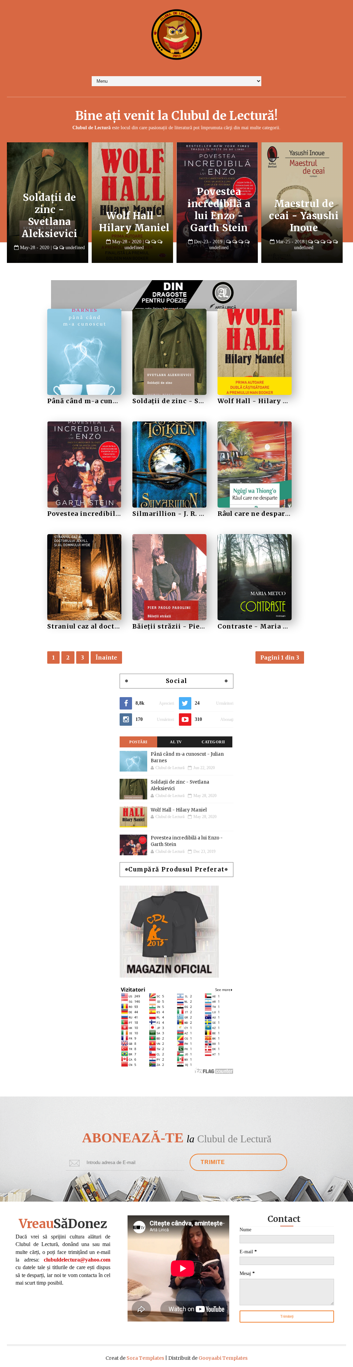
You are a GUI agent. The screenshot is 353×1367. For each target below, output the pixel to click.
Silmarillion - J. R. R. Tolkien (183, 514)
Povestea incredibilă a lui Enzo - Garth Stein (303, 209)
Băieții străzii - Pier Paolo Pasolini (193, 626)
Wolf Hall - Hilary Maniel (219, 222)
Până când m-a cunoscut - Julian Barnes (49, 221)
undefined (72, 247)
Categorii (213, 742)
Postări (138, 742)
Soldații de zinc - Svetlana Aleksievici (134, 215)
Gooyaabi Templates (223, 1358)
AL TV (176, 742)
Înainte (106, 657)
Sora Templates (145, 1358)
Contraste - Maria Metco (261, 626)
